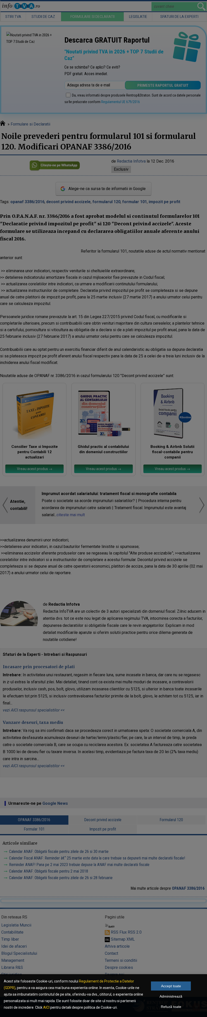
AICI (46, 1007)
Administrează (171, 996)
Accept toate (171, 986)
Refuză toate (171, 1007)
